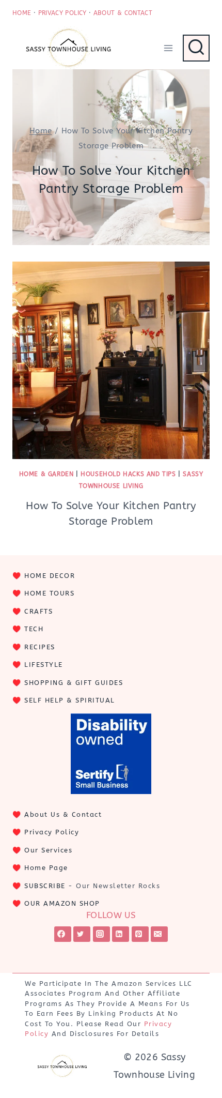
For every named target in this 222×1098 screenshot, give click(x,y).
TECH (33, 629)
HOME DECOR (49, 576)
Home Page (46, 868)
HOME (21, 13)
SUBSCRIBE (45, 886)
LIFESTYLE (43, 664)
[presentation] (111, 360)
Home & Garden (46, 474)
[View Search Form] (196, 48)
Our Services (48, 850)
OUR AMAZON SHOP (62, 903)
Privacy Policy (51, 832)
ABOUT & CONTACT (122, 13)
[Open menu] (168, 48)
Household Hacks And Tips (128, 474)
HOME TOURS (49, 593)
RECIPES (39, 647)
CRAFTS (38, 611)
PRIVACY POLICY (62, 13)
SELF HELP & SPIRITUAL (69, 700)
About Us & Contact (63, 814)
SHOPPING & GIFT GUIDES (73, 683)
